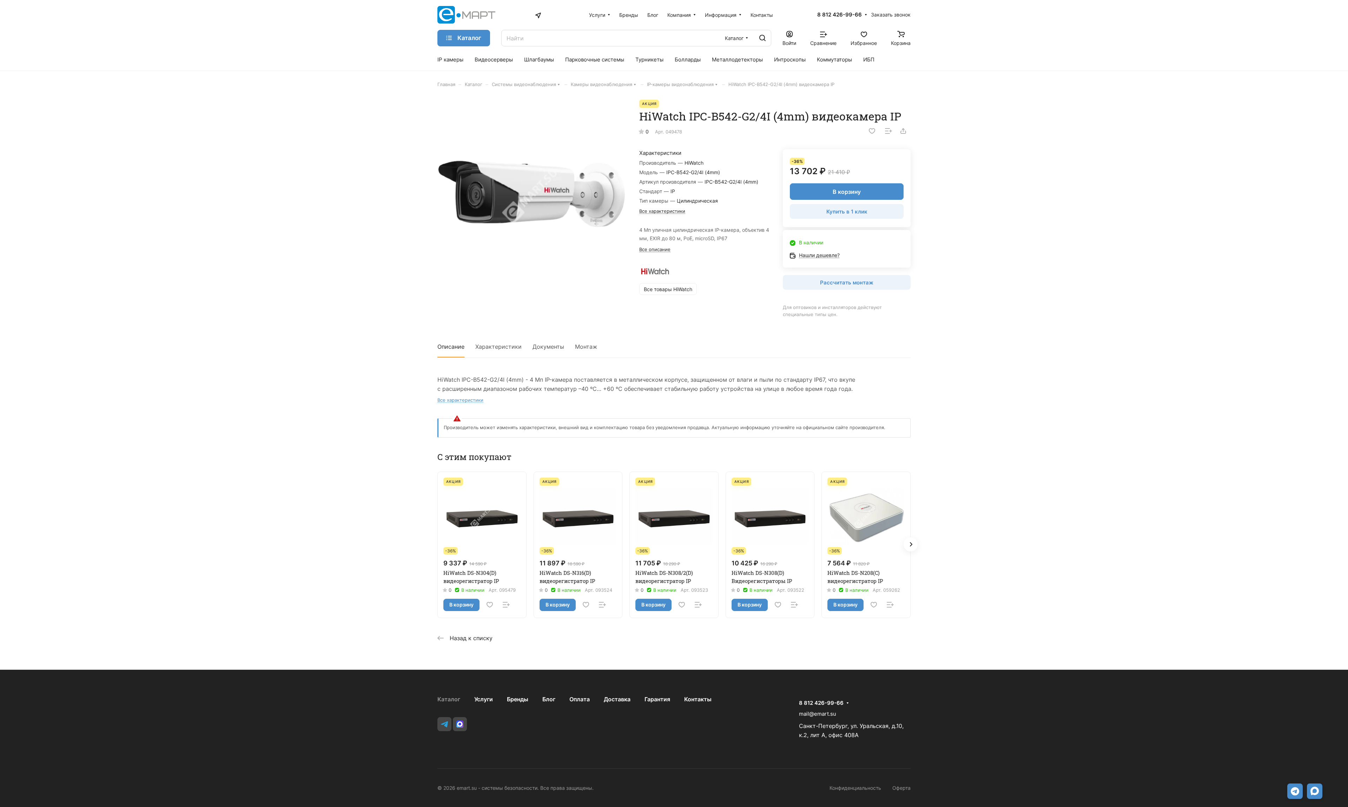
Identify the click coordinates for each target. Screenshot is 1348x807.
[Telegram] (444, 724)
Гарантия (657, 699)
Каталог (448, 699)
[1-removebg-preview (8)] (531, 193)
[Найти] (762, 38)
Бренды (517, 699)
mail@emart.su (817, 713)
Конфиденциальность (855, 788)
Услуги (483, 699)
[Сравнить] (888, 131)
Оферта (901, 788)
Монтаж (586, 346)
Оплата (579, 699)
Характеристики (498, 346)
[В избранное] (872, 131)
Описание (450, 346)
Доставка (617, 699)
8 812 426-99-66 (839, 15)
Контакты (698, 699)
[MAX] (460, 724)
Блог (548, 699)
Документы (548, 346)
